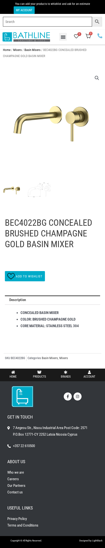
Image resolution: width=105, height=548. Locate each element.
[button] (63, 37)
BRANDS (66, 376)
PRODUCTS (39, 376)
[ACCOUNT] (89, 372)
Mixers (17, 50)
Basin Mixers (32, 50)
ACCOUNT (89, 376)
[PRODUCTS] (39, 372)
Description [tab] (17, 300)
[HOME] (13, 372)
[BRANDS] (65, 372)
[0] (76, 37)
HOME (13, 376)
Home (6, 50)
